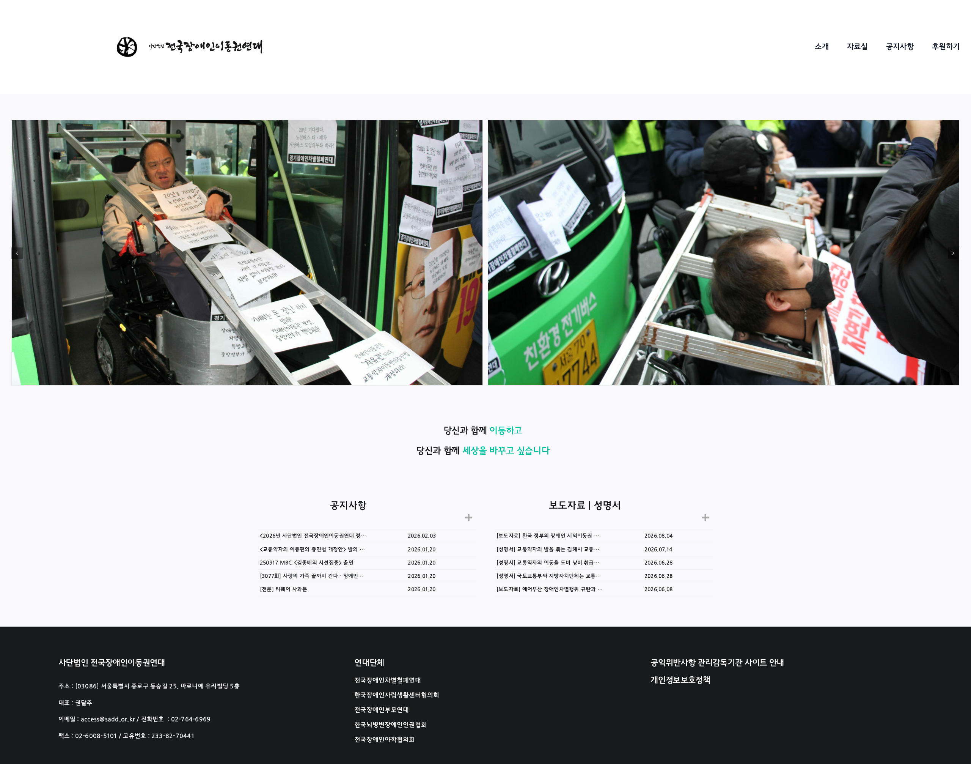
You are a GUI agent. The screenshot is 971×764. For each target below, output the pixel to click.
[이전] (17, 253)
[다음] (953, 253)
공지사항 (348, 505)
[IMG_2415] (723, 253)
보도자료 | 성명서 (585, 505)
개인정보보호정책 (680, 680)
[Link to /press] (705, 518)
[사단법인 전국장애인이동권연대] (205, 43)
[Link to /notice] (468, 518)
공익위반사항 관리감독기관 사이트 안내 (717, 662)
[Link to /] (127, 47)
